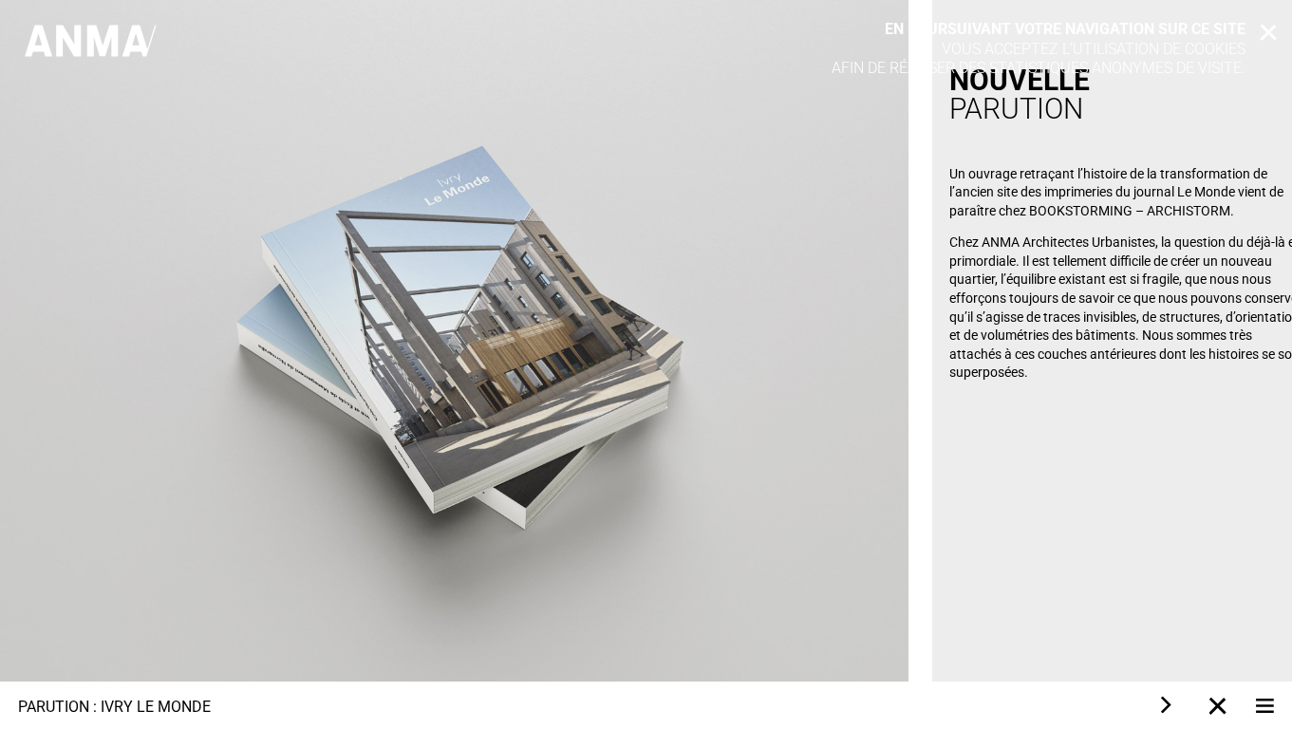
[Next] (1164, 705)
